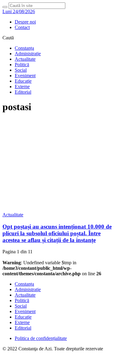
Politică (22, 64)
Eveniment (25, 75)
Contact (22, 27)
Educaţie (23, 81)
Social (21, 70)
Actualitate (25, 59)
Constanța (24, 48)
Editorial (23, 92)
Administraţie (28, 53)
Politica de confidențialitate (41, 338)
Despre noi (25, 21)
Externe (22, 86)
